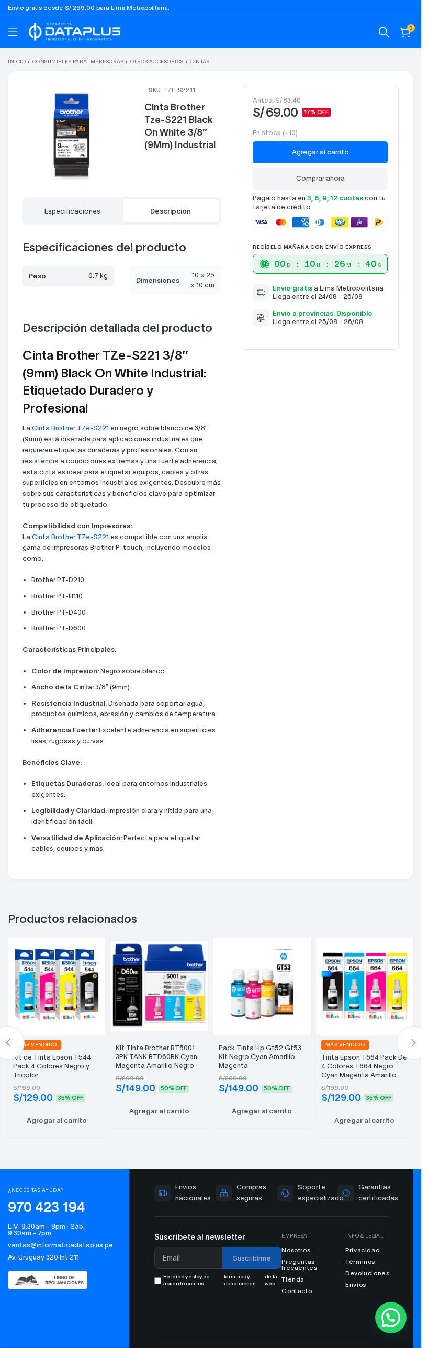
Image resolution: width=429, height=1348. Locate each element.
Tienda (292, 1279)
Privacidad (362, 1249)
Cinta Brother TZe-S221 (70, 428)
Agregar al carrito (320, 152)
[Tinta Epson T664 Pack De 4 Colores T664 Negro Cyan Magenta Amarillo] (364, 985)
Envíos (355, 1284)
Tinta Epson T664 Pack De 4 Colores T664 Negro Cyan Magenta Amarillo (364, 1066)
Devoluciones (367, 1272)
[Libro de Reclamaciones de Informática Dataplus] (52, 1280)
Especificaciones (72, 211)
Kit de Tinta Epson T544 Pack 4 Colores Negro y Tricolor (52, 1066)
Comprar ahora (320, 178)
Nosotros (295, 1249)
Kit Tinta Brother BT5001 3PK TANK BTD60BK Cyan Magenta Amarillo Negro (156, 1057)
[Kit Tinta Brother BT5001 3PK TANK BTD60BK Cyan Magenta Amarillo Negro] (159, 985)
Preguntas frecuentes (299, 1264)
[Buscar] (384, 31)
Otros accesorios (157, 61)
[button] (56, 1121)
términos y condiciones (239, 1280)
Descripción (170, 211)
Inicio (17, 61)
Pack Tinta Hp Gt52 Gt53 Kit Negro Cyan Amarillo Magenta (260, 1057)
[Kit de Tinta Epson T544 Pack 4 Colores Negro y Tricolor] (56, 985)
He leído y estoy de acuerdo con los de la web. (220, 1280)
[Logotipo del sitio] (74, 31)
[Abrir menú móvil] (13, 31)
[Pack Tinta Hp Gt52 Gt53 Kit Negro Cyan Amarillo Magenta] (262, 985)
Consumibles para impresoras (78, 61)
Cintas (199, 61)
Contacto (296, 1290)
